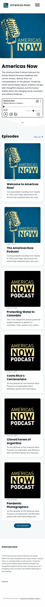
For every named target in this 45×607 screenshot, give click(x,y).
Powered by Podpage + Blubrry (30, 598)
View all (37, 137)
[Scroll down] (22, 122)
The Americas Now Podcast (20, 249)
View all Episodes (22, 525)
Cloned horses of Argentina (19, 441)
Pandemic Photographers (17, 505)
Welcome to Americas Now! (22, 186)
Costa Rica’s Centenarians (16, 377)
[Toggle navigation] (37, 5)
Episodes (5, 581)
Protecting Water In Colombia (21, 313)
